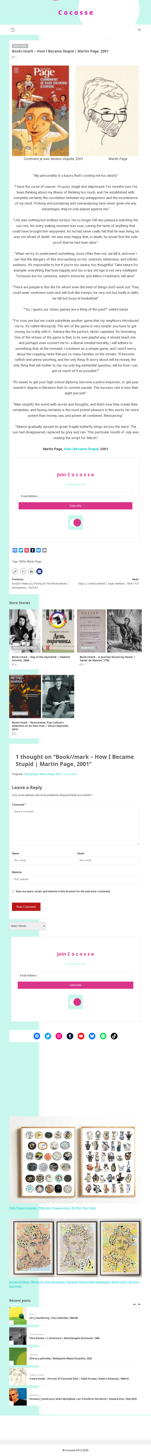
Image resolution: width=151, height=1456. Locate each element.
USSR (33, 647)
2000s (22, 561)
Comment (19, 804)
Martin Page (34, 561)
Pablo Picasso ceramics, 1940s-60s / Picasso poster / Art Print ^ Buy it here (52, 1208)
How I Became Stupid (81, 449)
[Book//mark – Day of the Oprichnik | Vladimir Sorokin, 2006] (41, 631)
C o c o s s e (75, 12)
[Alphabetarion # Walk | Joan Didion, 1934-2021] (18, 1397)
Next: (108, 581)
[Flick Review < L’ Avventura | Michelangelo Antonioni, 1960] (18, 1316)
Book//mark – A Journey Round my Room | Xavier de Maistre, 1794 (107, 658)
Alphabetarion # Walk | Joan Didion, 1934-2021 (56, 1399)
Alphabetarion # (38, 1395)
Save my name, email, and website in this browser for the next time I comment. (63, 891)
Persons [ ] (35, 1375)
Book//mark (20, 45)
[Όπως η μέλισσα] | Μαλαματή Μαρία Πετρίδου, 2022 (60, 1338)
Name (15, 853)
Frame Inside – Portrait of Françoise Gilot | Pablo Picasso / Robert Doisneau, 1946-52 (79, 1358)
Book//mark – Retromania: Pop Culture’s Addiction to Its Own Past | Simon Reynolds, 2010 (40, 726)
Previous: (40, 583)
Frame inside (36, 1354)
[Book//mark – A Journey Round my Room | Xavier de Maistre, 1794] (109, 631)
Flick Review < (37, 1314)
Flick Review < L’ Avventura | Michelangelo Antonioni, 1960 (64, 1318)
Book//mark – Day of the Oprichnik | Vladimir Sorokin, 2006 (41, 658)
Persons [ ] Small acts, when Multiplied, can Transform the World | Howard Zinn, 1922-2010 (83, 1378)
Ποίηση (33, 1334)
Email (80, 853)
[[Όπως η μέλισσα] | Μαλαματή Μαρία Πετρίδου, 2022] (18, 1336)
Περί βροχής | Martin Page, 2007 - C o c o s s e (50, 774)
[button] (13, 29)
